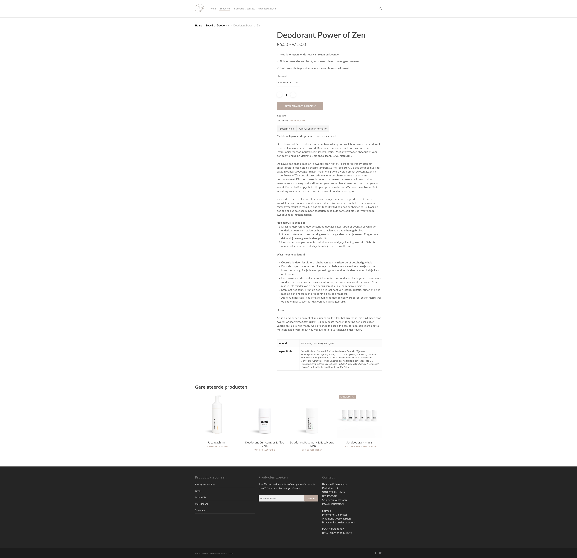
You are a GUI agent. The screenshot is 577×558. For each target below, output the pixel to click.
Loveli (209, 25)
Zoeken (311, 498)
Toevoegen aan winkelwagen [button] (359, 446)
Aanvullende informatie (313, 128)
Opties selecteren (217, 446)
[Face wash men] (217, 415)
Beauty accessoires (205, 484)
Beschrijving (286, 128)
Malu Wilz (200, 497)
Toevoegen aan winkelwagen (300, 105)
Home (198, 25)
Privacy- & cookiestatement (338, 522)
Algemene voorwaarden (336, 518)
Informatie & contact (334, 515)
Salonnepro (201, 510)
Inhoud (282, 76)
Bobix (231, 553)
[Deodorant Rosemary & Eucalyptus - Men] (312, 415)
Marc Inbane (201, 504)
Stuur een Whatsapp (334, 500)
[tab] (287, 128)
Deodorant (223, 25)
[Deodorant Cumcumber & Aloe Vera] (264, 415)
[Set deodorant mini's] (359, 415)
